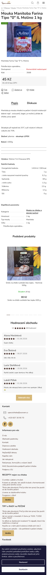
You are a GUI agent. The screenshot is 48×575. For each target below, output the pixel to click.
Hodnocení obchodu (24, 323)
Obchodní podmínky (10, 439)
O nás (4, 435)
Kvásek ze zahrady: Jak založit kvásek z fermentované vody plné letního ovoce (23, 484)
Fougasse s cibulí (9, 495)
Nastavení (23, 562)
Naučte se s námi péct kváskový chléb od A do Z (21, 526)
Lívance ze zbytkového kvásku (14, 493)
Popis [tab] (14, 103)
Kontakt (5, 442)
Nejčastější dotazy (9, 452)
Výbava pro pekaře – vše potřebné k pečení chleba (22, 529)
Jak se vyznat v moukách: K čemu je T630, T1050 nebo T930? (22, 517)
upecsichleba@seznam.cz (18, 412)
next (45, 261)
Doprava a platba (9, 446)
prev (2, 261)
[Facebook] (4, 424)
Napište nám (7, 456)
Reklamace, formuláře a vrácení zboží (17, 462)
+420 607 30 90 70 (16, 417)
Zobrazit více (24, 397)
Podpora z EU (7, 469)
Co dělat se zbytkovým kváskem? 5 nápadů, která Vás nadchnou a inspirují (23, 522)
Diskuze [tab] (32, 103)
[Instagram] (10, 424)
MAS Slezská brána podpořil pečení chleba (19, 466)
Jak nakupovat (7, 459)
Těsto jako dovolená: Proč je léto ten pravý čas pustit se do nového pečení (23, 489)
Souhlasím (23, 569)
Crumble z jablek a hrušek (12, 480)
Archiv (8, 500)
